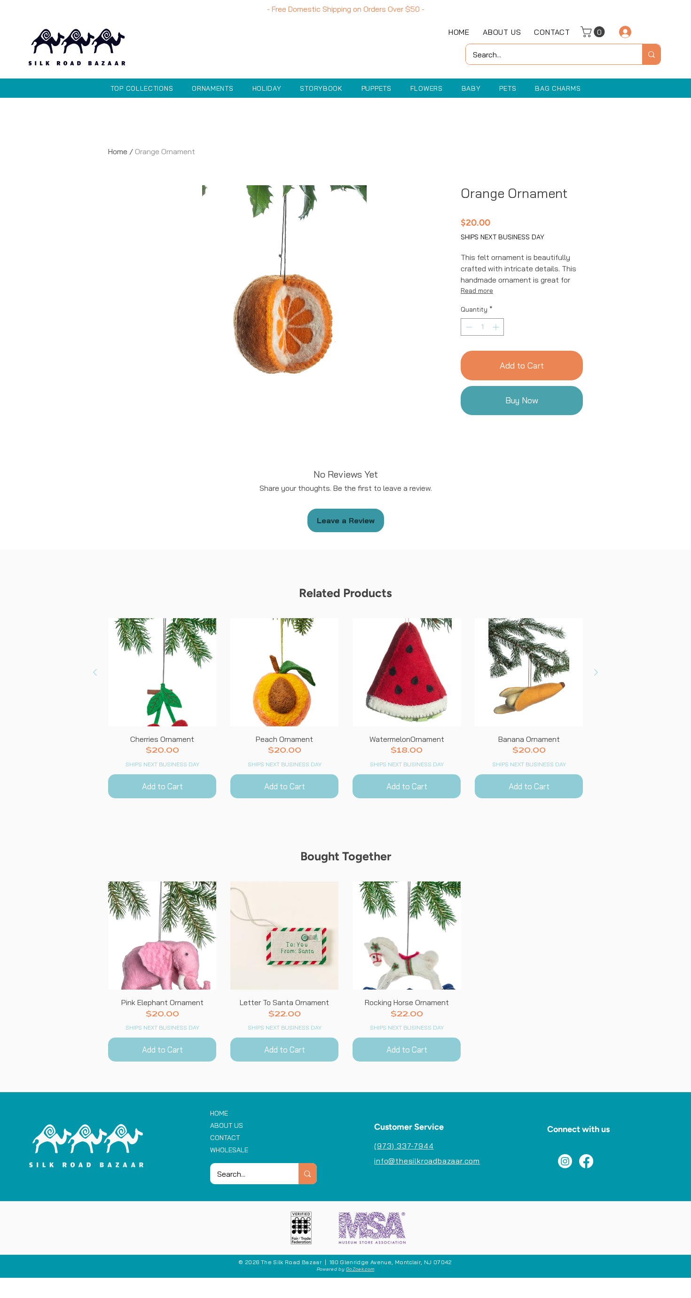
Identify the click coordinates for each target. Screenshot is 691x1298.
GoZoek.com (360, 1269)
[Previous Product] (95, 672)
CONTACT (225, 1137)
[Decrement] (468, 327)
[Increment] (497, 327)
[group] (345, 708)
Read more (477, 290)
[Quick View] (162, 672)
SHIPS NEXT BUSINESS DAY (502, 237)
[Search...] (651, 54)
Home (117, 151)
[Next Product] (596, 672)
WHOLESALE (229, 1150)
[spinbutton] (482, 327)
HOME (219, 1113)
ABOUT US (226, 1125)
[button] (594, 31)
